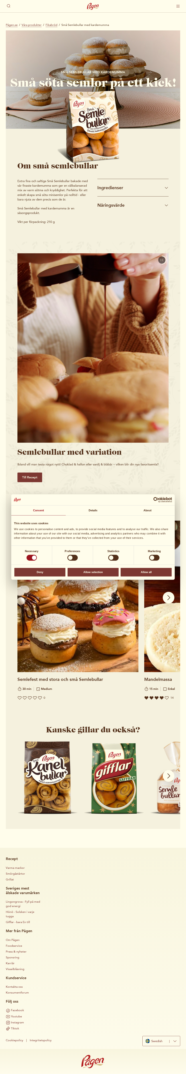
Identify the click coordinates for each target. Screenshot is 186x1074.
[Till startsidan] (93, 6)
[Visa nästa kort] (168, 597)
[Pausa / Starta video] (161, 260)
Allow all (146, 572)
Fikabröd (51, 25)
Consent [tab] (38, 510)
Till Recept (29, 477)
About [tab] (147, 510)
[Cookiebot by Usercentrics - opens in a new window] (156, 500)
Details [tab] (93, 510)
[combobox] (161, 1041)
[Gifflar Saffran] (114, 778)
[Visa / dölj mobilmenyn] (178, 6)
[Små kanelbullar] (47, 778)
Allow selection (93, 572)
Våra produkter (32, 25)
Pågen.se (12, 25)
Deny (40, 572)
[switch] (72, 557)
